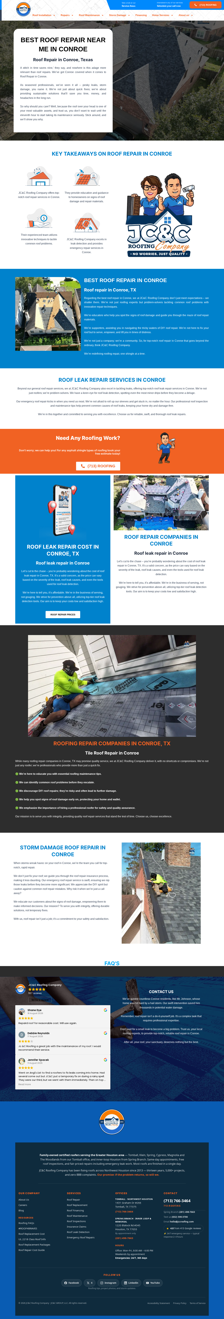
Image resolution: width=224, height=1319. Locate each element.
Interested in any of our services (170, 3)
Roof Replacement (77, 1205)
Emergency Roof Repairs (80, 1237)
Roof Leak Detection (78, 1232)
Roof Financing (75, 1210)
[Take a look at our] (116, 5)
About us (184, 15)
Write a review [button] (40, 1000)
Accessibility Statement (158, 1303)
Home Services (160, 15)
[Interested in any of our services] (151, 5)
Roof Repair (73, 1199)
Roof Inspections (76, 1221)
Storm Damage (117, 15)
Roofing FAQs (26, 1223)
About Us (24, 1199)
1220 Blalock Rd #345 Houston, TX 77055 (127, 1227)
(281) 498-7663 (124, 1238)
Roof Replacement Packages (34, 1244)
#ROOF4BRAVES (28, 1228)
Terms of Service (197, 1303)
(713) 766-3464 (124, 1211)
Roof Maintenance (89, 15)
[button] (206, 5)
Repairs (65, 15)
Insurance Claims (76, 1226)
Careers (23, 1205)
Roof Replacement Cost (32, 1233)
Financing (141, 15)
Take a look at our (129, 3)
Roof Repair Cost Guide (32, 1250)
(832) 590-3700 (180, 1216)
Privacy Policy (179, 1303)
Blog (21, 1210)
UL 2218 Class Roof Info (32, 1239)
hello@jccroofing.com (182, 1221)
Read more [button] (25, 1084)
